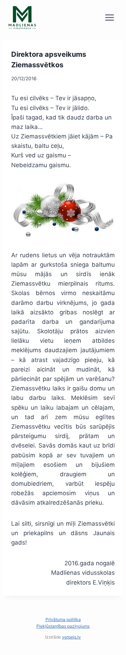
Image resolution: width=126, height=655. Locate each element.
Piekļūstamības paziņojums (63, 626)
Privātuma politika (63, 619)
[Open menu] (109, 17)
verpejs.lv (71, 637)
